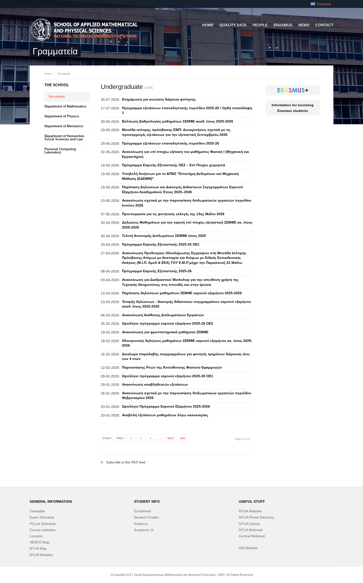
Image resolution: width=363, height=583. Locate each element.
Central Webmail (252, 536)
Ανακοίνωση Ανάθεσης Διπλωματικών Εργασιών (163, 315)
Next (171, 438)
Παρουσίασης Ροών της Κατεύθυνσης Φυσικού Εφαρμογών (172, 367)
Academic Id (143, 530)
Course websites (43, 530)
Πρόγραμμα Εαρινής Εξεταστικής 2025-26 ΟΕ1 (161, 244)
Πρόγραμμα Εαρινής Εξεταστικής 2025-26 (157, 271)
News (303, 25)
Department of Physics (61, 116)
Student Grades (146, 517)
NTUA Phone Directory (256, 517)
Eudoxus (141, 524)
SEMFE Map (39, 542)
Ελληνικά (323, 4)
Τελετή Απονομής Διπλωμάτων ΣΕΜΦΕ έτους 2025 (164, 236)
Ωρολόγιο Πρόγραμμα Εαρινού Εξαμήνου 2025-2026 (166, 406)
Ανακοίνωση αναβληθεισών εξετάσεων (155, 384)
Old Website (248, 548)
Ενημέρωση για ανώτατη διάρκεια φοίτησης (159, 99)
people (260, 25)
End (182, 438)
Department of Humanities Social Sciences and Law (64, 137)
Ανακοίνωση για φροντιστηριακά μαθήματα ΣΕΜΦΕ (165, 332)
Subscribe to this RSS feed (177, 457)
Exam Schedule (42, 517)
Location (36, 536)
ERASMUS (283, 25)
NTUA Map (38, 548)
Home (48, 73)
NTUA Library (249, 524)
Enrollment (142, 511)
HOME (208, 25)
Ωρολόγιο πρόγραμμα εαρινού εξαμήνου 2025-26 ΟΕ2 (167, 323)
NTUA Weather (41, 555)
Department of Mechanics (63, 126)
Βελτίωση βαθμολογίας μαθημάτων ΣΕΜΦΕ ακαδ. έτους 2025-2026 (177, 121)
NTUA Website (250, 511)
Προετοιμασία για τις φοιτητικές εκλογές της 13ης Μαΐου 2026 (173, 214)
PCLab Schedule (43, 524)
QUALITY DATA (233, 25)
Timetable (37, 511)
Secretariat (63, 73)
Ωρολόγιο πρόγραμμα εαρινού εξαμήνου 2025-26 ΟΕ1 (167, 376)
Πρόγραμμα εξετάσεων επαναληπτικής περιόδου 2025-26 (170, 143)
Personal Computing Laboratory (60, 150)
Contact (324, 25)
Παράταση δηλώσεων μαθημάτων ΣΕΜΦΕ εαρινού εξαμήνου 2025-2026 (182, 293)
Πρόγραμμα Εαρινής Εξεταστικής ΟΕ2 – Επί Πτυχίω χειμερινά (173, 165)
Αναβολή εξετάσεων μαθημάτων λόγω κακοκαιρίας (165, 415)
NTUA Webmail (250, 530)
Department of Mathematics (65, 106)
